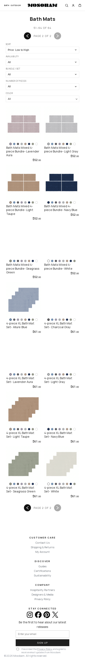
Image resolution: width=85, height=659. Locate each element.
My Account (42, 552)
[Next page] (57, 35)
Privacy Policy (42, 599)
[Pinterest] (47, 615)
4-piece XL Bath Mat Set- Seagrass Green (20, 489)
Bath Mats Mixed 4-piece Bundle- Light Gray (61, 149)
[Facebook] (38, 615)
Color (9, 93)
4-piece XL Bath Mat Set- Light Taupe (20, 435)
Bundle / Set (13, 68)
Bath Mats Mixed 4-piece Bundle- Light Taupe (19, 210)
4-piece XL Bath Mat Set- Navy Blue (58, 435)
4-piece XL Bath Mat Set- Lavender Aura (20, 380)
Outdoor (16, 5)
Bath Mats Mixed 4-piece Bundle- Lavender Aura (22, 151)
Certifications (42, 571)
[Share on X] (55, 615)
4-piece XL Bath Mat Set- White (58, 489)
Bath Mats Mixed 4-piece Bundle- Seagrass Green (22, 268)
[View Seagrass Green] (33, 144)
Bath (6, 5)
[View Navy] (29, 144)
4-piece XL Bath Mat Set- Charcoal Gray (58, 325)
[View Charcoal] (18, 144)
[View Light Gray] (21, 144)
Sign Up (42, 642)
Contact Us (42, 542)
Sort (8, 44)
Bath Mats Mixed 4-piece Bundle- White (58, 266)
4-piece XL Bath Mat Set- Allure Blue (20, 325)
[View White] (36, 144)
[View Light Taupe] (25, 144)
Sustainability (42, 575)
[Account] (73, 5)
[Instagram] (30, 615)
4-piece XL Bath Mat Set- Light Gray (58, 380)
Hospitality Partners (42, 590)
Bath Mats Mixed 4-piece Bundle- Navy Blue (60, 208)
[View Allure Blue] (14, 144)
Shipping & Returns (42, 547)
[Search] (66, 5)
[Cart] (80, 5)
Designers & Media (43, 594)
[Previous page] (27, 35)
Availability (12, 56)
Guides (43, 566)
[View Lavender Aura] (10, 144)
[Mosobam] (42, 5)
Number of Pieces (16, 80)
